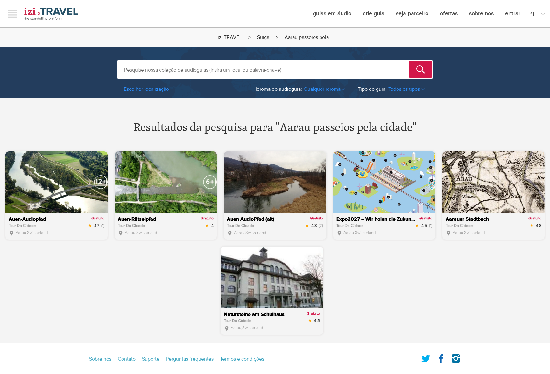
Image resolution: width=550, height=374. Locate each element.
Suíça (263, 37)
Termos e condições (242, 359)
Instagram (456, 357)
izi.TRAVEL (51, 13)
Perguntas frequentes (190, 359)
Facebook (441, 357)
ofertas (449, 13)
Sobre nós (481, 13)
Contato (127, 359)
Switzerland (37, 232)
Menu (12, 13)
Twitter (426, 357)
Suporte (150, 359)
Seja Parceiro (412, 13)
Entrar (512, 13)
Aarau (21, 232)
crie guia (373, 13)
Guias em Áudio (332, 13)
